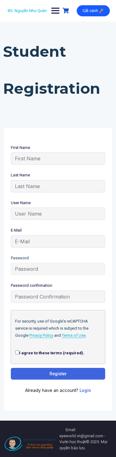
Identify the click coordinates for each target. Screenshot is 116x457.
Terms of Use (74, 335)
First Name (20, 147)
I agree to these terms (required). (51, 353)
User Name (21, 202)
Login (85, 390)
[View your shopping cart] (66, 11)
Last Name (20, 175)
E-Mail (16, 230)
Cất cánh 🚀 (93, 10)
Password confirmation (31, 285)
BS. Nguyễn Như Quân (27, 10)
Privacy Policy (41, 335)
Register (58, 373)
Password (20, 258)
